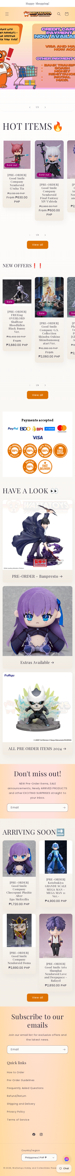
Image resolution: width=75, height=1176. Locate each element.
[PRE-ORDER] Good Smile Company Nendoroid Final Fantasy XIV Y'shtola (49, 193)
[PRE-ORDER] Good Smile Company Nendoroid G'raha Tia (17, 181)
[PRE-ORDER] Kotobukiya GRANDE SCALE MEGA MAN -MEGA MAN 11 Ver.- (56, 888)
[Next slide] (45, 107)
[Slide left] (30, 235)
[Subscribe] (64, 808)
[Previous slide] (30, 107)
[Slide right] (45, 235)
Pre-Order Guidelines (21, 1080)
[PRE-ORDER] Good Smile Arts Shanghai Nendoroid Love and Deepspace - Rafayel (55, 972)
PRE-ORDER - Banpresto (35, 576)
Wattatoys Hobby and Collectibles (31, 1168)
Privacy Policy (16, 1111)
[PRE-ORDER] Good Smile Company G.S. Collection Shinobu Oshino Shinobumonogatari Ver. (49, 333)
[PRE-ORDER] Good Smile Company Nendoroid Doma (19, 958)
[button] (7, 14)
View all (37, 244)
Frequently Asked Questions (25, 1088)
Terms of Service (18, 1119)
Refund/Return (16, 1096)
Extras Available (35, 662)
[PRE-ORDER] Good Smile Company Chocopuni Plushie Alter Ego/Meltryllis (19, 891)
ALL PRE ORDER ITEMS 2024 (35, 748)
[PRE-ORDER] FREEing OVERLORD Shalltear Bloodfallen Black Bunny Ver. (17, 321)
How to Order (15, 1072)
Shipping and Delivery (21, 1104)
